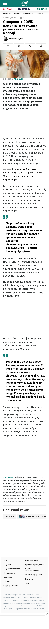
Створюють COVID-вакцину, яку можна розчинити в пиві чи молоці (41, 13)
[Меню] (5, 3)
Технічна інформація (33, 575)
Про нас (6, 560)
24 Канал (7, 9)
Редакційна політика (11, 569)
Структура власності (11, 586)
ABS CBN (18, 79)
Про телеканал (9, 573)
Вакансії (6, 581)
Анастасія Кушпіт (16, 39)
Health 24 (7, 13)
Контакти (29, 579)
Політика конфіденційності (32, 570)
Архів (27, 583)
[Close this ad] (47, 614)
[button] (8, 45)
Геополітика (24, 9)
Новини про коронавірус (23, 13)
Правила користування (34, 565)
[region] (24, 622)
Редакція (7, 565)
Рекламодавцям (31, 560)
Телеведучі (7, 577)
